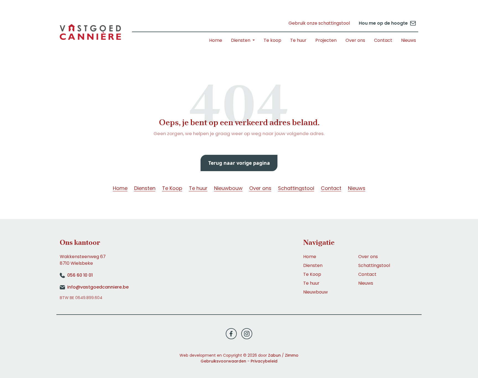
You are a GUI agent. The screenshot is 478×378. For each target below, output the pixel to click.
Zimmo (291, 355)
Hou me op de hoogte (383, 23)
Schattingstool (296, 188)
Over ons (355, 40)
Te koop (272, 40)
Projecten (326, 40)
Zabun (274, 355)
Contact (383, 40)
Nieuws (408, 40)
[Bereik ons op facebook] (231, 333)
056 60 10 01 (80, 275)
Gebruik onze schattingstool (319, 23)
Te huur (298, 40)
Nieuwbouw (228, 188)
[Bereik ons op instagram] (246, 333)
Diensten (144, 188)
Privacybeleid (264, 361)
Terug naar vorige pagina (239, 163)
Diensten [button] (241, 40)
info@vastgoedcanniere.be (98, 287)
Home (215, 40)
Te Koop (172, 188)
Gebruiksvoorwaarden (223, 361)
